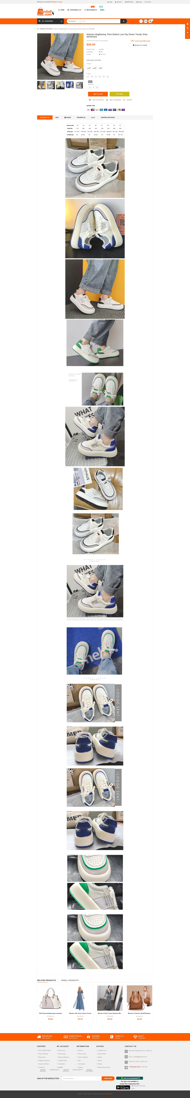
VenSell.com (108, 1094)
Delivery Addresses (63, 1057)
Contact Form (144, 1061)
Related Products (46, 980)
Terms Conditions (83, 1057)
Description (44, 117)
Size (89, 74)
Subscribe (108, 1078)
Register (54, 2)
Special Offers (102, 1054)
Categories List (102, 1050)
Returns (100, 1064)
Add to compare (115, 100)
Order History (62, 1054)
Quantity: (91, 84)
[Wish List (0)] (141, 21)
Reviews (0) (81, 117)
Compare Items (62, 1060)
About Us (80, 1050)
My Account (61, 1050)
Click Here (144, 1067)
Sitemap (80, 1067)
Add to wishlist (98, 100)
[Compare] (145, 21)
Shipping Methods (108, 117)
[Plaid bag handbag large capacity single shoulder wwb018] (50, 998)
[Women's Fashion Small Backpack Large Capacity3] (139, 998)
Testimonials (81, 1064)
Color (89, 63)
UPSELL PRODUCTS (70, 980)
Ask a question (104, 40)
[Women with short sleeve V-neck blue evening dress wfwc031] (80, 998)
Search (100, 1060)
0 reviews (96, 40)
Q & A (93, 117)
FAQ (79, 1060)
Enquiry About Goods (104, 1067)
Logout (60, 1067)
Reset (90, 81)
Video (68, 117)
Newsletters (61, 1064)
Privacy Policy (82, 1054)
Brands (100, 1057)
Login (60, 2)
